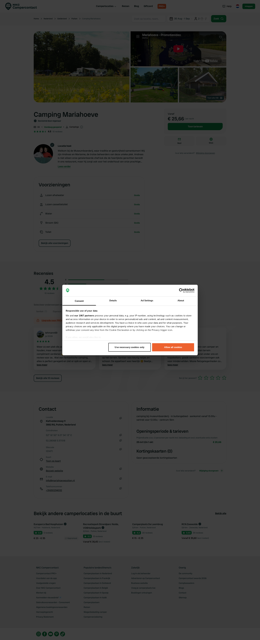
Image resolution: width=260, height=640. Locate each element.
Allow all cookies (173, 347)
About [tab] (181, 300)
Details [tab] (113, 300)
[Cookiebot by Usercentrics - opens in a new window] (181, 290)
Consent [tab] (79, 301)
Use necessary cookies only (129, 347)
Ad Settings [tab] (147, 300)
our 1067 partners (84, 315)
